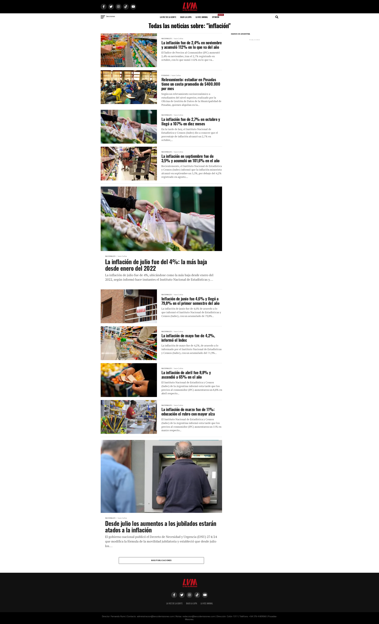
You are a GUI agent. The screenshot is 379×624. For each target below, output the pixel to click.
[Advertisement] (254, 59)
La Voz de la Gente (168, 17)
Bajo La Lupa (185, 17)
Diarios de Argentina (240, 34)
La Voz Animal (202, 17)
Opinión (216, 16)
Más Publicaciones (161, 560)
